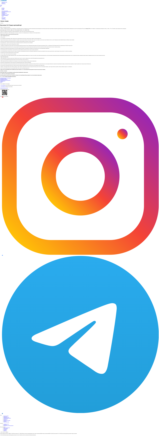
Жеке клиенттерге (4, 2)
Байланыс (5, 421)
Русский (3, 8)
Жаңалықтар (5, 416)
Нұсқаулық (3, 12)
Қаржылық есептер (6, 417)
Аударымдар (5, 429)
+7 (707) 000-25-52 (3, 86)
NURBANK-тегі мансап (5, 14)
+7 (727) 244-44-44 (3, 85)
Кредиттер (5, 424)
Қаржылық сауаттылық (7, 420)
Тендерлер (3, 18)
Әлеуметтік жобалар (5, 15)
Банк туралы (4, 3)
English (3, 9)
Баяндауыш (5, 430)
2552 (1, 5)
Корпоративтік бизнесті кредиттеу (8, 425)
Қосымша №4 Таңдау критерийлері (5, 80)
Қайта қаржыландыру (7, 427)
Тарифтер (1, 81)
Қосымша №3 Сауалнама (3, 79)
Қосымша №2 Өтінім (3, 78)
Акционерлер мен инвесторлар (6, 11)
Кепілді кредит (6, 428)
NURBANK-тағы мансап (7, 418)
